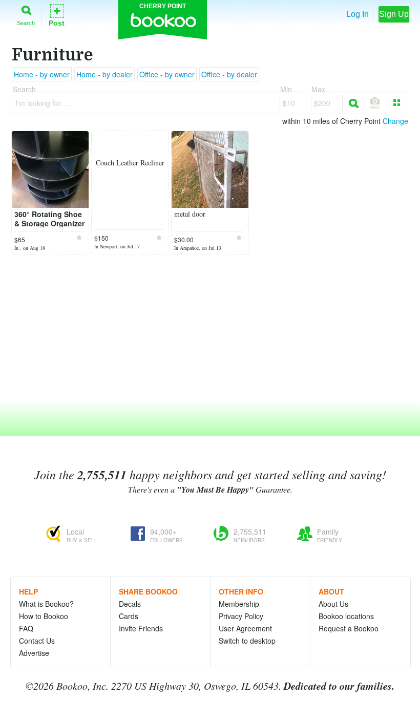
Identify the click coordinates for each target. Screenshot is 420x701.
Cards (128, 616)
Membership (239, 604)
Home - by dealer (104, 74)
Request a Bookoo (349, 628)
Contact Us (37, 640)
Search (26, 23)
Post (57, 15)
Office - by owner (167, 74)
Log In (357, 14)
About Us (333, 604)
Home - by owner (42, 74)
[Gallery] (397, 103)
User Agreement (245, 628)
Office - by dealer (229, 74)
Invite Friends (141, 628)
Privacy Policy (241, 616)
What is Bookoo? (46, 604)
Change (395, 121)
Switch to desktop (247, 640)
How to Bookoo (43, 616)
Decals (130, 604)
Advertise (34, 653)
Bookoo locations (346, 616)
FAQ (26, 628)
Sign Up (394, 14)
